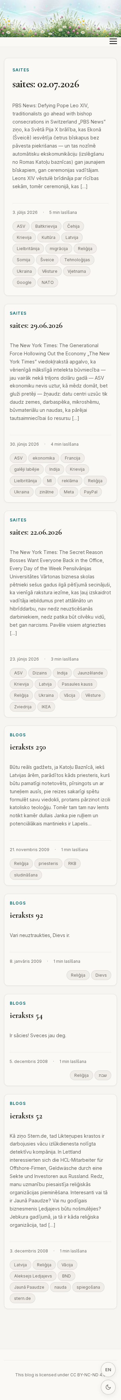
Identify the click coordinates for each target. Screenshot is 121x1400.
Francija (72, 458)
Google (24, 282)
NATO (48, 282)
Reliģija (85, 248)
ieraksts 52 (26, 1116)
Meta (69, 491)
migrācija (59, 248)
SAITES (20, 69)
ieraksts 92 (26, 915)
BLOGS (18, 734)
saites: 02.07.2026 (45, 83)
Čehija (73, 226)
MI (49, 480)
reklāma (70, 480)
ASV (21, 226)
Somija (23, 259)
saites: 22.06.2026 (36, 532)
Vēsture (49, 271)
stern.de (22, 1298)
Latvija (72, 237)
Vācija (69, 695)
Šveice (47, 259)
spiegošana (88, 1287)
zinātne (46, 491)
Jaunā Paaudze (29, 1287)
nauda (60, 1287)
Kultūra (48, 237)
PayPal (90, 491)
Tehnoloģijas (77, 259)
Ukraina (24, 271)
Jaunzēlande (90, 672)
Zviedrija (23, 706)
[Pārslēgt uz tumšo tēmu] (108, 1387)
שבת (103, 1075)
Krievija (24, 237)
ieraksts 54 (26, 1015)
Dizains (40, 672)
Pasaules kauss (77, 684)
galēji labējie (26, 469)
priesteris (48, 863)
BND (66, 1276)
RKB (72, 863)
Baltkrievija (46, 226)
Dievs (101, 975)
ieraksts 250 (28, 747)
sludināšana (26, 874)
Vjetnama (77, 271)
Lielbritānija (28, 248)
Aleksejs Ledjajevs (33, 1276)
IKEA (46, 706)
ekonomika (44, 458)
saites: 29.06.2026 (36, 325)
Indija (54, 469)
